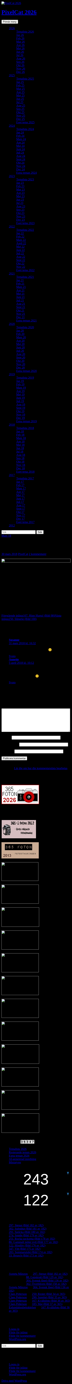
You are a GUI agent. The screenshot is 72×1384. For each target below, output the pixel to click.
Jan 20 (20, 330)
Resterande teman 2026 (22, 1152)
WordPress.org (17, 1339)
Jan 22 (20, 233)
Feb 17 (20, 485)
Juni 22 (20, 250)
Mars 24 (21, 139)
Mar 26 (20, 41)
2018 (12, 424)
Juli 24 (20, 152)
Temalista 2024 (25, 129)
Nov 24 (20, 166)
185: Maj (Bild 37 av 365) (47, 1304)
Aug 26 (20, 58)
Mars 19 (21, 387)
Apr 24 (20, 142)
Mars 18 (21, 438)
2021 (12, 273)
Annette (14, 659)
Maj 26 (20, 48)
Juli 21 (20, 300)
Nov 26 (20, 68)
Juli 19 (20, 401)
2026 (12, 28)
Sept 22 (20, 260)
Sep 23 (20, 209)
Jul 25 (19, 102)
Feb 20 (20, 334)
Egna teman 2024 (26, 172)
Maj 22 (20, 246)
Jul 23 (19, 203)
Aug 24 (20, 156)
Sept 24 (20, 159)
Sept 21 (20, 307)
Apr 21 (20, 290)
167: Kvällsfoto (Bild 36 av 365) (51, 1300)
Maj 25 (20, 95)
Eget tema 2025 (25, 122)
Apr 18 (20, 441)
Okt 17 (20, 512)
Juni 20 (20, 347)
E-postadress (9, 744)
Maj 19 (20, 394)
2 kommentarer (37, 554)
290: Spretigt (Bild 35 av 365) (49, 1297)
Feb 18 (20, 434)
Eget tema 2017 (25, 522)
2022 (12, 226)
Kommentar (9, 706)
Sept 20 (20, 357)
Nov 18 (20, 465)
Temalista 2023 (25, 179)
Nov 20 (20, 364)
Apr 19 (20, 391)
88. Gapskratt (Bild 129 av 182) (44, 1277)
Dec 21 (20, 317)
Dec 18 (20, 468)
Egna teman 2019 (26, 421)
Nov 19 (20, 414)
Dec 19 (20, 418)
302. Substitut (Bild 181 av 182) (27, 1228)
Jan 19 (20, 381)
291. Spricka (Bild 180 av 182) (27, 1232)
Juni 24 (20, 149)
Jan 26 (20, 35)
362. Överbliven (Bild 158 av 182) (46, 1283)
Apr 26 (20, 45)
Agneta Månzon (18, 1273)
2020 (12, 323)
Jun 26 (20, 51)
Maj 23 (20, 196)
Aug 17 (20, 505)
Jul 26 (19, 55)
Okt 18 (20, 461)
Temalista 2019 (25, 377)
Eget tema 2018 (25, 471)
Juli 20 (20, 350)
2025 (12, 75)
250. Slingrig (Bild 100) (31, 617)
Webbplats (7, 751)
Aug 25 (20, 105)
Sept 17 (20, 508)
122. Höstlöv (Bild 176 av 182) (27, 1245)
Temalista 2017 (25, 478)
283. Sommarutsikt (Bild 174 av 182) (30, 1252)
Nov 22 (20, 266)
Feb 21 (20, 283)
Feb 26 (20, 38)
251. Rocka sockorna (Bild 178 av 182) (32, 1238)
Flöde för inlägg (18, 1332)
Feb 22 (20, 236)
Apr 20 (20, 340)
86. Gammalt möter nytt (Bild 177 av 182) (33, 1242)
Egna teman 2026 (19, 1155)
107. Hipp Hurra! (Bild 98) (28, 615)
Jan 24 (20, 132)
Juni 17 (20, 498)
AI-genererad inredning (22, 1159)
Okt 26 (20, 65)
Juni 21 (20, 297)
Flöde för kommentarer (22, 1335)
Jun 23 (20, 199)
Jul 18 (19, 451)
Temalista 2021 (25, 276)
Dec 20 (20, 367)
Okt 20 (20, 360)
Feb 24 (20, 135)
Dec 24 (20, 169)
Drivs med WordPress (14, 1380)
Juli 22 (20, 253)
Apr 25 (20, 92)
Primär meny (10, 21)
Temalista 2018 (25, 428)
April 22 (21, 243)
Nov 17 (20, 515)
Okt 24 (20, 162)
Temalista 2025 (25, 78)
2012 (12, 525)
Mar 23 (20, 189)
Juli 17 (20, 502)
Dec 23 (20, 219)
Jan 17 (20, 481)
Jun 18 (20, 448)
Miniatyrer (15, 1162)
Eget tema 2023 (25, 223)
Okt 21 (20, 310)
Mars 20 (21, 337)
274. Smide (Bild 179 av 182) (26, 1235)
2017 (12, 475)
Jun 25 (20, 98)
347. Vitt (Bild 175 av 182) (24, 1248)
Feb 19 (20, 384)
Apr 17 (20, 491)
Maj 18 (20, 444)
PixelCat (23, 554)
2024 (12, 125)
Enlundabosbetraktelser (22, 1307)
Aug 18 (20, 454)
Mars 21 (21, 287)
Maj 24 (20, 145)
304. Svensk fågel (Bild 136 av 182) (47, 1280)
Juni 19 (20, 397)
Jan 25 (20, 82)
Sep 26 (20, 61)
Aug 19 (20, 404)
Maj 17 (20, 495)
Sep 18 (20, 458)
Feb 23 (20, 186)
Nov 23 (20, 216)
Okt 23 (20, 213)
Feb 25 (20, 85)
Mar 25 (20, 88)
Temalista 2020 (25, 327)
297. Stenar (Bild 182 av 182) (26, 1225)
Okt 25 (20, 112)
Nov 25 (20, 115)
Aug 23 (20, 206)
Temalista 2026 (25, 31)
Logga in (14, 1329)
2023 (12, 176)
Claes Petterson (18, 1294)
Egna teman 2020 (26, 371)
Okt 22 (20, 263)
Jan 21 (20, 280)
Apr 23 (20, 192)
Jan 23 (20, 182)
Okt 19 (20, 411)
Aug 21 (20, 303)
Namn (6, 737)
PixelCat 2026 (19, 12)
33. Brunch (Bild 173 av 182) (26, 1255)
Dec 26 (20, 72)
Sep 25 (20, 108)
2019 (12, 374)
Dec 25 (20, 119)
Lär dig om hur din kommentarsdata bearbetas (40, 768)
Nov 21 (20, 313)
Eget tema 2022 (25, 270)
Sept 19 (20, 407)
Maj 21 (20, 293)
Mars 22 (21, 239)
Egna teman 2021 (26, 320)
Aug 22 (20, 256)
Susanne (14, 639)
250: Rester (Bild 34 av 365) (48, 1294)
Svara (12, 656)
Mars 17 (21, 488)
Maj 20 (20, 344)
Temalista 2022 (25, 229)
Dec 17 (20, 518)
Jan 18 (20, 431)
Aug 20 (20, 354)
